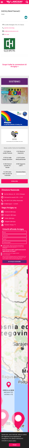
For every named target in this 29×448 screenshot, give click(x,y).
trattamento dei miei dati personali (9, 246)
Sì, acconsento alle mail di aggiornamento (10, 253)
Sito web (6, 34)
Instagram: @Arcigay (10, 215)
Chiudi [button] (14, 444)
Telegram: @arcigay (10, 221)
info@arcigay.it (8, 204)
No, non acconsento (6, 254)
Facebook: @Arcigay (10, 212)
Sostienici (14, 81)
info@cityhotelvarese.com (11, 31)
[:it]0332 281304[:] (9, 28)
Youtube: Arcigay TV (10, 224)
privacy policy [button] (12, 440)
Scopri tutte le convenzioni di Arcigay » (14, 65)
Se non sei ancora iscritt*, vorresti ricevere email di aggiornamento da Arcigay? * (14, 250)
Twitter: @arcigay (9, 218)
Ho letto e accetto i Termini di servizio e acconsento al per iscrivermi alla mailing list (13, 247)
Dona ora (14, 181)
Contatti (15, 204)
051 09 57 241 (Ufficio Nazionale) (13, 200)
